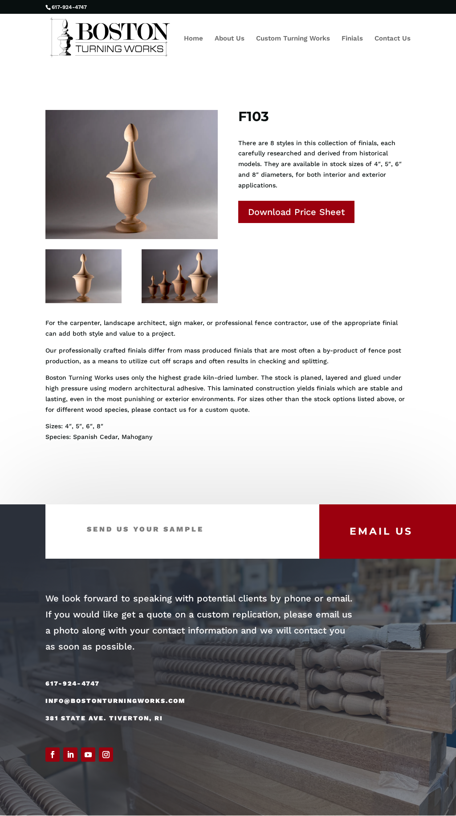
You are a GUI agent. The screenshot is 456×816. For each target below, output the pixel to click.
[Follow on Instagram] (106, 754)
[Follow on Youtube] (88, 754)
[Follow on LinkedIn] (70, 754)
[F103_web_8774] (180, 303)
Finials (352, 38)
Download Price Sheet (296, 212)
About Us (229, 38)
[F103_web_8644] (83, 303)
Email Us (381, 531)
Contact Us (393, 38)
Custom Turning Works (293, 38)
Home (193, 38)
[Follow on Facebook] (52, 754)
